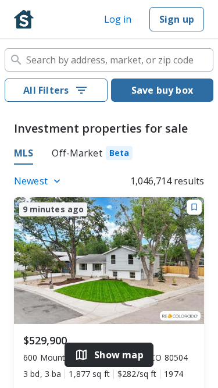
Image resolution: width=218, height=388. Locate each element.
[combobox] (109, 60)
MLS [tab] (23, 153)
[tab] (92, 154)
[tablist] (109, 154)
